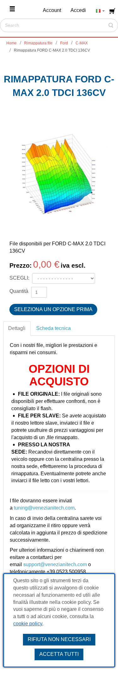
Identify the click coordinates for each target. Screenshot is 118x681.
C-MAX (82, 43)
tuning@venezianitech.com (44, 508)
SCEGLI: (20, 278)
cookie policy (27, 623)
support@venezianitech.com (55, 564)
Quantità (18, 291)
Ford (64, 43)
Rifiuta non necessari (59, 639)
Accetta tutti (59, 654)
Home (11, 43)
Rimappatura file (38, 43)
